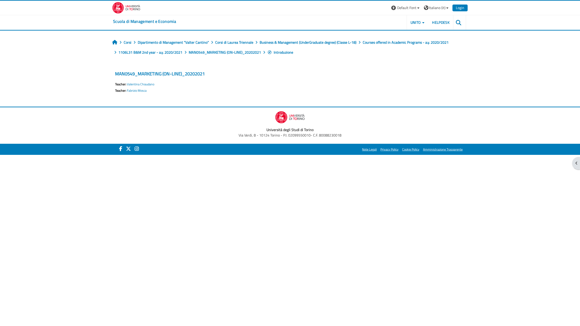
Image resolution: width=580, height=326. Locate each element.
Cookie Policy (410, 149)
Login (460, 7)
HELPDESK (441, 22)
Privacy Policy (389, 149)
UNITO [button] (416, 22)
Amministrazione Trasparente (443, 149)
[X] (128, 149)
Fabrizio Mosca (137, 90)
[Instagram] (137, 149)
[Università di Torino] (126, 7)
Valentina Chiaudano (140, 84)
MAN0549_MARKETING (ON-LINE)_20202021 (160, 73)
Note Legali (369, 149)
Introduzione (283, 52)
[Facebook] (120, 149)
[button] (406, 7)
